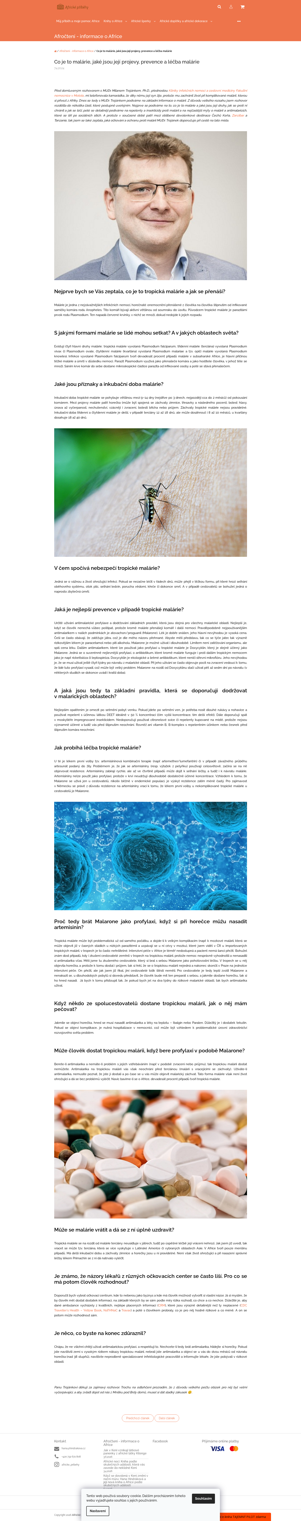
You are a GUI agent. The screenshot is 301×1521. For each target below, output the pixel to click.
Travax (126, 1310)
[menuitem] (78, 21)
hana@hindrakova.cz (73, 1448)
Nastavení (98, 1511)
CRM (161, 1305)
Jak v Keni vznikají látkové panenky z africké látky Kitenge (124, 1452)
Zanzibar (238, 115)
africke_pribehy (70, 1464)
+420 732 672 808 (71, 1456)
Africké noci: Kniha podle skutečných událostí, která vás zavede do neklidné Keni (124, 1464)
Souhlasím (203, 1499)
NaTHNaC (110, 1310)
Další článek (167, 1418)
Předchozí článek (137, 1418)
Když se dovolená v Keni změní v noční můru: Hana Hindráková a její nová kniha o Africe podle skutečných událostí (125, 1480)
